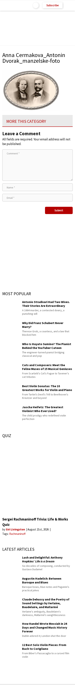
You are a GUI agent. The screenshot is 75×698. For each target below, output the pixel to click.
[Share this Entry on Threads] (67, 691)
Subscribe (52, 5)
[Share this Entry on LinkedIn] (55, 691)
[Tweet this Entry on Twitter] (43, 691)
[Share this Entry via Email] (7, 691)
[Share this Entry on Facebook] (31, 691)
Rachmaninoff (17, 534)
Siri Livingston (16, 529)
